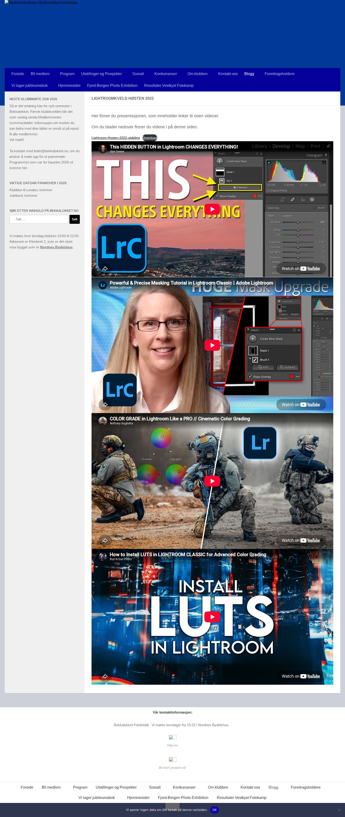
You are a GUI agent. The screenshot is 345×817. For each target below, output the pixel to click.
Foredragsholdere (280, 74)
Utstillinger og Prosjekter (101, 74)
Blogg (249, 74)
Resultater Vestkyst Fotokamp (169, 85)
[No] (339, 810)
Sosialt (138, 74)
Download (149, 138)
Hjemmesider (69, 85)
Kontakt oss (228, 74)
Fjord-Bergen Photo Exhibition (112, 85)
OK (214, 810)
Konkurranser (165, 74)
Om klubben (198, 74)
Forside (18, 74)
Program (67, 74)
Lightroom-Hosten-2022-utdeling (116, 138)
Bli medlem (40, 74)
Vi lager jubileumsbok (30, 85)
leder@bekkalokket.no (51, 151)
